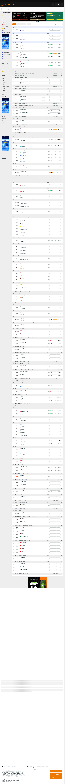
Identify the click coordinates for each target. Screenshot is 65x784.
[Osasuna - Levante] (37, 44)
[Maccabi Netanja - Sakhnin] (37, 240)
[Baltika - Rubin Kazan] (37, 419)
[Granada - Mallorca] (37, 470)
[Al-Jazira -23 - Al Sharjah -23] (37, 519)
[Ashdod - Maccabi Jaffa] (37, 246)
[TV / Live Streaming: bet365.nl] (48, 44)
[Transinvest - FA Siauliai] (37, 307)
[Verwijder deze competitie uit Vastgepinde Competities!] (28, 27)
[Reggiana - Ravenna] (37, 267)
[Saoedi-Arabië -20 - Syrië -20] (37, 537)
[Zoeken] (52, 4)
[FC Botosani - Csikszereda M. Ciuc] (37, 410)
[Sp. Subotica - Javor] (37, 455)
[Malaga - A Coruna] (37, 47)
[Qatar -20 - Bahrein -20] (37, 534)
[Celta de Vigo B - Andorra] (37, 467)
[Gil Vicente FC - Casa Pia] (37, 391)
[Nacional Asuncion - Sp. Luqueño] (37, 372)
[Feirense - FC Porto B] (37, 400)
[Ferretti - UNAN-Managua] (37, 349)
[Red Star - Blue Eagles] (37, 476)
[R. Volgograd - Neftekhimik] (37, 428)
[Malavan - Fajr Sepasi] (37, 225)
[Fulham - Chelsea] (37, 29)
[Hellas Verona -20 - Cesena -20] (37, 285)
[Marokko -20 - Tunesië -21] (37, 543)
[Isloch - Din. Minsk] (37, 80)
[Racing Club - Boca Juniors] (37, 53)
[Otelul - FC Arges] (37, 413)
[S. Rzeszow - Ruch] (37, 385)
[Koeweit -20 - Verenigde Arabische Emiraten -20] (37, 528)
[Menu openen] (61, 4)
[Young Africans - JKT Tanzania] (37, 482)
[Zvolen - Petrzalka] (37, 461)
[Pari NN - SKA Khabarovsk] (37, 434)
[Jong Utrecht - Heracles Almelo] (37, 343)
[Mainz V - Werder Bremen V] (37, 166)
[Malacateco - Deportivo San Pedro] (37, 205)
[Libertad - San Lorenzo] (37, 375)
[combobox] (57, 24)
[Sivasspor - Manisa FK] (37, 497)
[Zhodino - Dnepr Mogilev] (37, 83)
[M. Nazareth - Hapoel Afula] (37, 252)
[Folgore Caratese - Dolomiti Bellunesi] (37, 258)
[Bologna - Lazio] (37, 35)
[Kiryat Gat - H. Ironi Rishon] (37, 249)
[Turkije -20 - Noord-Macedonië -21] (37, 552)
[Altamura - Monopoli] (37, 273)
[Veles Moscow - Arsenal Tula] (37, 431)
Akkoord (56, 771)
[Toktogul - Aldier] (37, 299)
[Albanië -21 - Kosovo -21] (37, 546)
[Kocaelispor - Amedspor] (37, 491)
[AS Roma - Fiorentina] (37, 38)
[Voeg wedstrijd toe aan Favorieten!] (13, 30)
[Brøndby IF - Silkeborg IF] (37, 145)
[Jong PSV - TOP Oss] (37, 340)
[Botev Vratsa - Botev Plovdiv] (37, 110)
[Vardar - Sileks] (37, 355)
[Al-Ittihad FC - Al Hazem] (37, 443)
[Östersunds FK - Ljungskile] (37, 564)
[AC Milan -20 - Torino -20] (37, 288)
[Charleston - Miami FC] (37, 505)
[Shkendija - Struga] (37, 358)
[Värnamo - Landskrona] (37, 567)
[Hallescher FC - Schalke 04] (37, 160)
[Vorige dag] (53, 24)
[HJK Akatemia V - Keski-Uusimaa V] (37, 184)
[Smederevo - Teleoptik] (37, 452)
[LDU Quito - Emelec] (37, 172)
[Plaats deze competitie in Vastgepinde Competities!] (33, 51)
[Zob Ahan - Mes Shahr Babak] (37, 228)
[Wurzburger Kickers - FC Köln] (37, 157)
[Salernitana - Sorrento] (37, 279)
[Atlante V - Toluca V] (37, 334)
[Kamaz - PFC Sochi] (37, 425)
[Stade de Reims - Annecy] (37, 190)
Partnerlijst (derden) (31, 774)
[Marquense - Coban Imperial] (37, 202)
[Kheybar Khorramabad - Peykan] (37, 222)
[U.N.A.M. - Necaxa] (37, 319)
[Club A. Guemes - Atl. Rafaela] (37, 62)
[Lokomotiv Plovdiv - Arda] (37, 113)
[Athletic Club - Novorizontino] (37, 97)
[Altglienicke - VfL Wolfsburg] (37, 151)
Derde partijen (8, 781)
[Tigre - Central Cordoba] (37, 56)
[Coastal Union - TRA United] (37, 485)
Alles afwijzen (56, 774)
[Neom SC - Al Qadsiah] (37, 440)
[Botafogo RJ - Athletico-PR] (37, 91)
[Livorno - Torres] (37, 264)
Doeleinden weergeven (56, 777)
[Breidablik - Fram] (37, 211)
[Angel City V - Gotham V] (37, 513)
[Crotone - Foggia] (37, 276)
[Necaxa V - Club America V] (37, 331)
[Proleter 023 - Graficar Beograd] (37, 449)
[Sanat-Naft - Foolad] (37, 234)
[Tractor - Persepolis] (37, 219)
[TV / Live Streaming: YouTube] (48, 476)
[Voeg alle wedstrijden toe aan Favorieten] (13, 27)
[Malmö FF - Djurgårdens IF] (37, 558)
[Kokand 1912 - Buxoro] (37, 366)
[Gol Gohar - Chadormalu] (37, 231)
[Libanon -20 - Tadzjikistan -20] (37, 531)
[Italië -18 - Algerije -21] (37, 549)
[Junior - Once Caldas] (37, 129)
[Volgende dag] (62, 24)
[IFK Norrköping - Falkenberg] (37, 570)
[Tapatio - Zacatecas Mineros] (37, 325)
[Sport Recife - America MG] (37, 100)
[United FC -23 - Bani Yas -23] (37, 522)
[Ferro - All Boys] (37, 65)
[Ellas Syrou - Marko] (37, 196)
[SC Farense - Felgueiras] (37, 397)
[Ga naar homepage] (9, 5)
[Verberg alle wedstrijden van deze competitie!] (61, 27)
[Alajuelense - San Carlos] (37, 139)
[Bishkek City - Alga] (37, 296)
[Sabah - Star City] (37, 313)
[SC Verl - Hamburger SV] (37, 154)
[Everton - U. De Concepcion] (37, 121)
